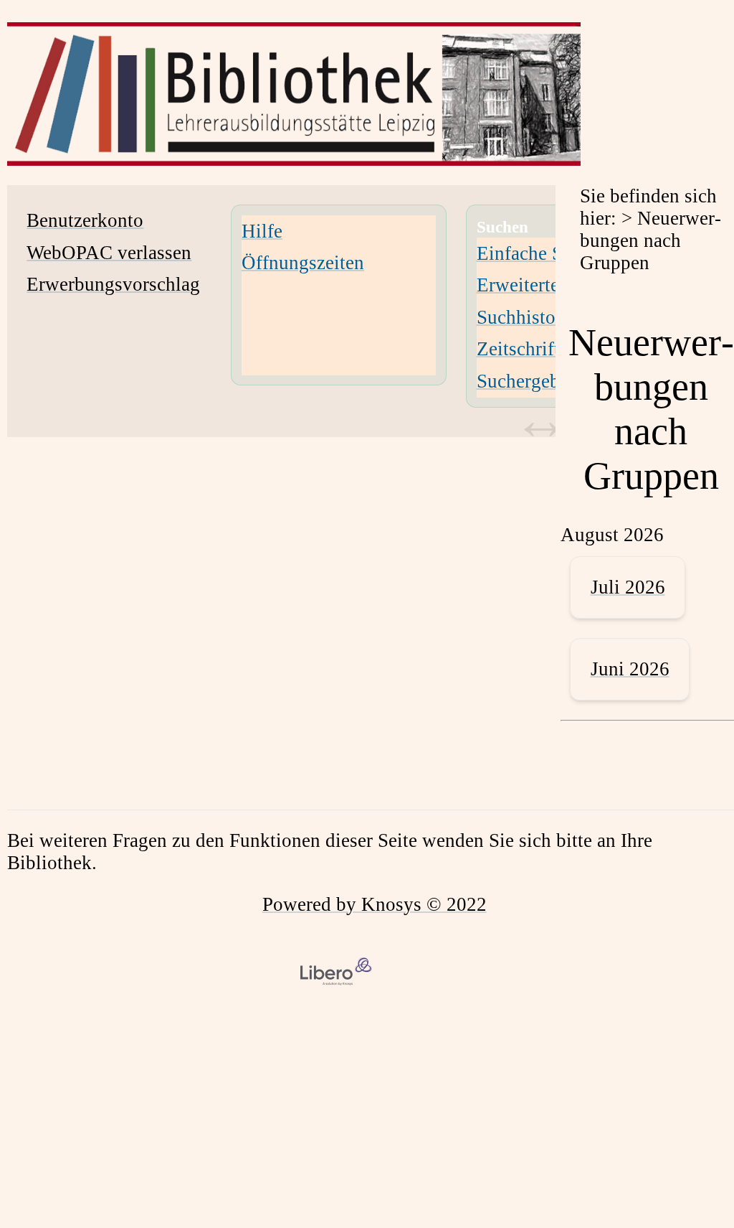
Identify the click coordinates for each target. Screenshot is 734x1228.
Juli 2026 (628, 587)
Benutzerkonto (85, 220)
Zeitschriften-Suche (555, 349)
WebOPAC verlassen (109, 252)
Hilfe (262, 231)
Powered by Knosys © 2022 (374, 904)
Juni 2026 (630, 669)
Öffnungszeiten (303, 262)
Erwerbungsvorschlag (113, 284)
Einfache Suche (538, 253)
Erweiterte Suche (544, 285)
